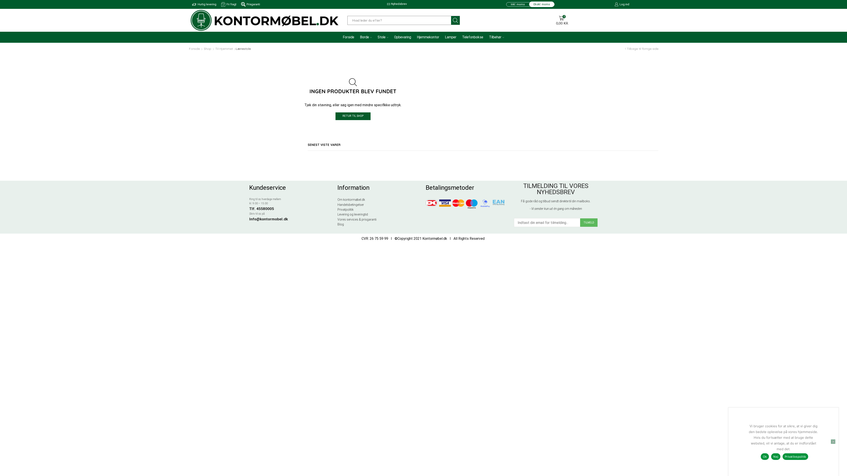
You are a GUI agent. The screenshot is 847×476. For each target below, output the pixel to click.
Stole (382, 37)
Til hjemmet (224, 48)
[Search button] (455, 20)
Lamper (450, 37)
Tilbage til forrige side (642, 48)
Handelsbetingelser (350, 204)
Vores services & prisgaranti (357, 219)
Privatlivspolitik (795, 456)
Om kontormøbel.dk (351, 199)
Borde (364, 37)
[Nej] (833, 441)
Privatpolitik (345, 209)
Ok (765, 456)
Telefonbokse (472, 37)
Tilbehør (495, 37)
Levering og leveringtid (352, 214)
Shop (207, 48)
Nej (775, 456)
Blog (340, 224)
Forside (348, 37)
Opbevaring (402, 37)
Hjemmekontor (428, 37)
